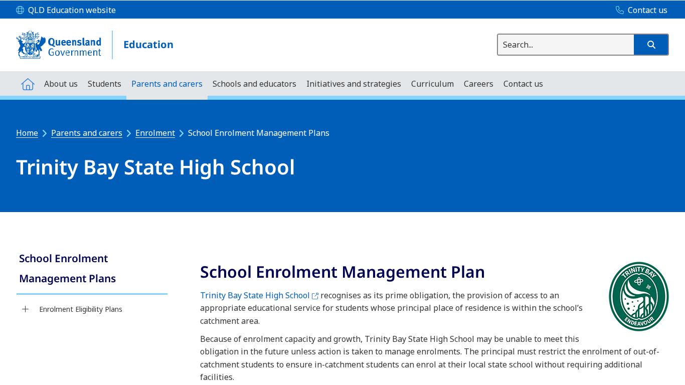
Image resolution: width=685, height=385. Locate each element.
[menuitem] (27, 83)
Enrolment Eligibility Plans (80, 309)
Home (27, 132)
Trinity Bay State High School (259, 295)
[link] (92, 269)
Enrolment (155, 132)
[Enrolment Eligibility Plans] (25, 309)
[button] (651, 45)
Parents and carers (86, 132)
